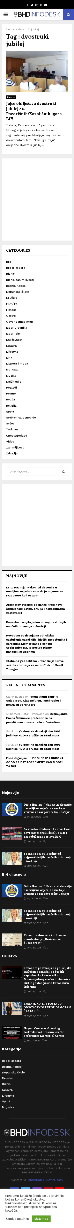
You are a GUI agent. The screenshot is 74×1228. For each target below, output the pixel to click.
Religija (11, 405)
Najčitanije (13, 381)
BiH (8, 261)
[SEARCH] (63, 472)
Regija (10, 399)
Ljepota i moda (17, 363)
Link (9, 357)
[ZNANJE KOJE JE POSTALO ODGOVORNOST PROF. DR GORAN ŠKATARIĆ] (12, 1008)
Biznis (10, 273)
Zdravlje (11, 453)
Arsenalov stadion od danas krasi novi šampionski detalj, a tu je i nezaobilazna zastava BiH (35, 608)
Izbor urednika (16, 327)
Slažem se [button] (41, 1218)
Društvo (11, 297)
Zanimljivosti (15, 447)
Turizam (12, 429)
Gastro (11, 315)
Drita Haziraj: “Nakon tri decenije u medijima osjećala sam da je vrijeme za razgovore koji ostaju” (34, 591)
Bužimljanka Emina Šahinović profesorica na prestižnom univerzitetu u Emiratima (36, 717)
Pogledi (11, 387)
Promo (11, 393)
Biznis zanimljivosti (20, 279)
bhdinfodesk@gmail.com (45, 1179)
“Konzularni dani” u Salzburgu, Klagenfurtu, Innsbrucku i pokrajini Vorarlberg (33, 700)
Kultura (11, 97)
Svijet (10, 423)
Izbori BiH (13, 333)
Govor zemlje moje (20, 321)
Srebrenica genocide (21, 417)
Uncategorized (16, 435)
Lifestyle (12, 351)
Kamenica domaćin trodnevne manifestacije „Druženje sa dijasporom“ (45, 939)
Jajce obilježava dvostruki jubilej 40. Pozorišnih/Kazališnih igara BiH (34, 110)
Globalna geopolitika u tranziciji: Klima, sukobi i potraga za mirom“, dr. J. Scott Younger (35, 665)
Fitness (11, 309)
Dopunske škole (17, 291)
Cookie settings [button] (17, 1219)
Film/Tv (11, 303)
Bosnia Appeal (16, 285)
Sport (10, 411)
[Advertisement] (37, 199)
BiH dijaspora (15, 267)
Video (10, 441)
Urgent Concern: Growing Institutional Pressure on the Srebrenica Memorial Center (44, 1032)
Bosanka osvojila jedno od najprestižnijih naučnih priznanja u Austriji (47, 857)
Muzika (11, 375)
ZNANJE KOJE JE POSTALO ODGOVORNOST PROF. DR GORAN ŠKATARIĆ (47, 1007)
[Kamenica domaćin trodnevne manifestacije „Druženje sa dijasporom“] (12, 939)
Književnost (14, 339)
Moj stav (12, 369)
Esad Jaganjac (16, 758)
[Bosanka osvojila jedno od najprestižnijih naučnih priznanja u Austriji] (12, 858)
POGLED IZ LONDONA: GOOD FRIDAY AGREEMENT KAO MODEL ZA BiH (35, 762)
